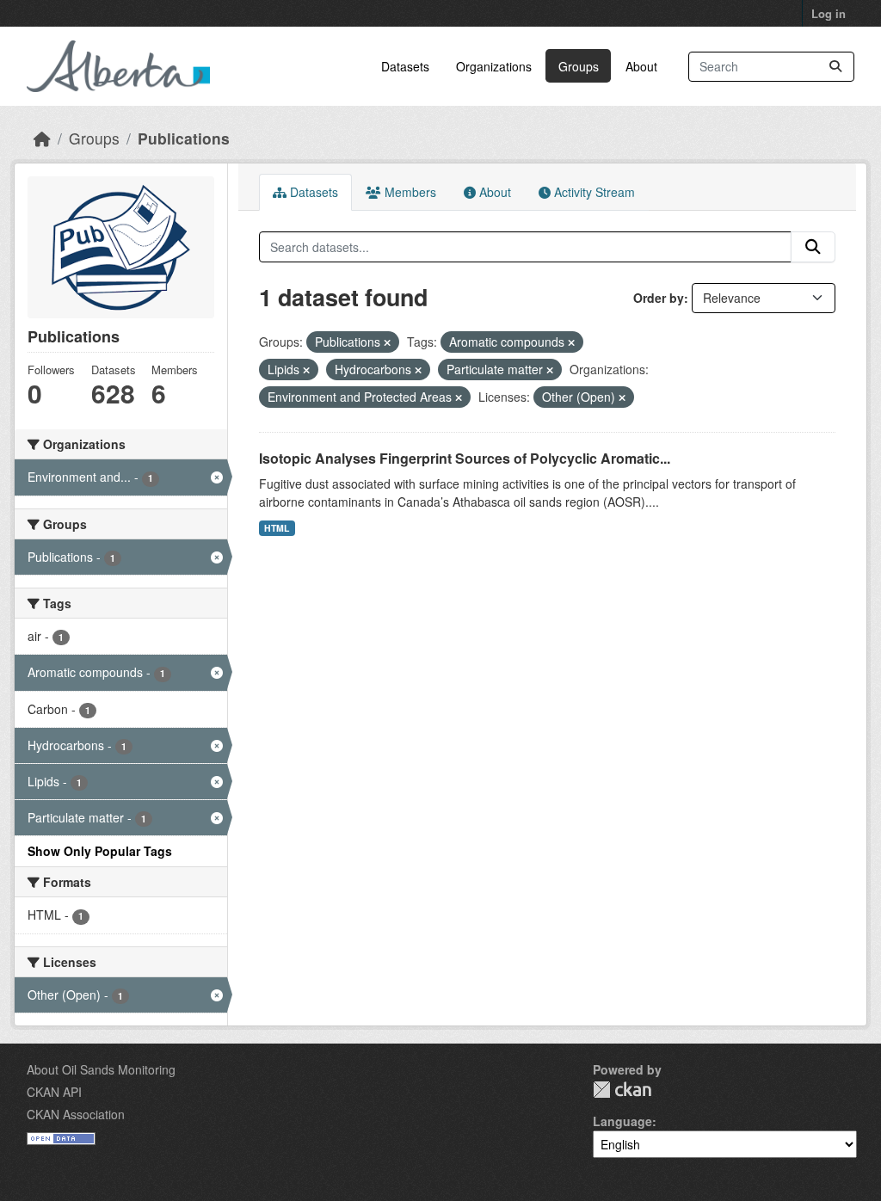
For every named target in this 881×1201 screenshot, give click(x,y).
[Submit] (835, 67)
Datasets (405, 66)
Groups (578, 66)
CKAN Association (76, 1114)
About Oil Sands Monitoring (101, 1069)
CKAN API (54, 1091)
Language (622, 1121)
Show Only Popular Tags (100, 850)
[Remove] (387, 342)
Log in (828, 13)
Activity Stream (593, 191)
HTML (276, 527)
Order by (658, 297)
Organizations (494, 66)
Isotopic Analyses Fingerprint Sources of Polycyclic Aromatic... (464, 458)
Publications (184, 138)
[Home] (42, 138)
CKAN (622, 1090)
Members (408, 191)
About (641, 66)
